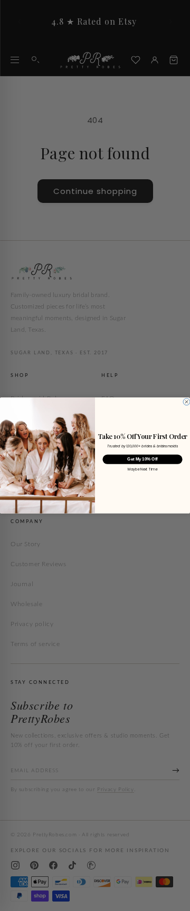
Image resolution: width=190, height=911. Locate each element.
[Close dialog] (186, 401)
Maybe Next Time (142, 469)
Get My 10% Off (142, 459)
